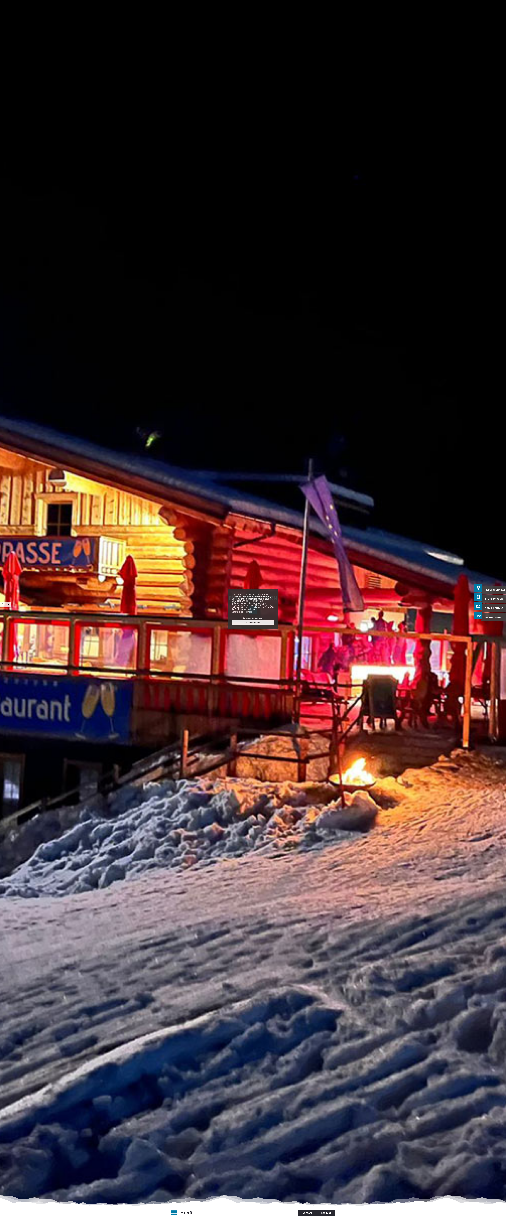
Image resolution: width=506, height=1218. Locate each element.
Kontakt (326, 1213)
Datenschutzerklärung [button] (242, 612)
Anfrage (307, 1213)
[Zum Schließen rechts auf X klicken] (478, 615)
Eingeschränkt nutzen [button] (252, 618)
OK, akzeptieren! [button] (252, 622)
